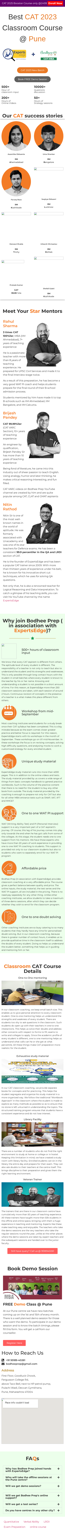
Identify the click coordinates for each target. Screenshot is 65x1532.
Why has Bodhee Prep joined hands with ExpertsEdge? (28, 1470)
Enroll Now (55, 3)
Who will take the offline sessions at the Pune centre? (28, 1478)
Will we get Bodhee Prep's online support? (26, 1496)
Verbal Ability (31, 1521)
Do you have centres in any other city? (30, 1510)
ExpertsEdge (11, 600)
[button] (32, 1470)
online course (38, 1526)
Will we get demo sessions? (23, 1486)
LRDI (47, 1521)
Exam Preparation (14, 1526)
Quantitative (11, 1521)
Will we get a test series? (21, 1504)
